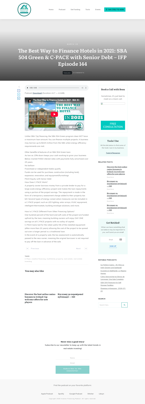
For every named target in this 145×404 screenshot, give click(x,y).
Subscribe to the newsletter (72, 370)
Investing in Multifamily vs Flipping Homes (113, 272)
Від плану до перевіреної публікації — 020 (73, 290)
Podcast (67, 72)
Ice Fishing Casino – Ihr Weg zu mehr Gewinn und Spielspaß (112, 266)
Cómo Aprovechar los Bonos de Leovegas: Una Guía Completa (113, 278)
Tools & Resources (113, 153)
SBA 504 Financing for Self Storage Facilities (111, 283)
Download (37, 93)
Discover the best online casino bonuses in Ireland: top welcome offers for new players (40, 290)
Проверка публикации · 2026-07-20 (113, 289)
